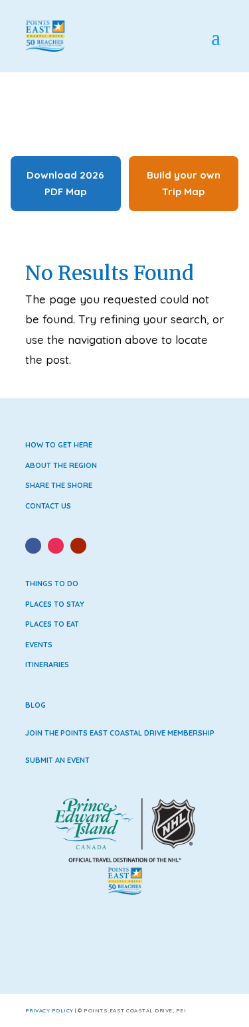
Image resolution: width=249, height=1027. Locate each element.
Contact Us (48, 506)
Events (38, 644)
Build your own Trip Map (183, 183)
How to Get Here (58, 444)
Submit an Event (57, 760)
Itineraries (47, 664)
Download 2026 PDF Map (65, 183)
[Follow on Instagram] (56, 546)
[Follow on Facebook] (33, 546)
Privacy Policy (49, 1010)
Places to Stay (54, 604)
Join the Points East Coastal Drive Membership (119, 733)
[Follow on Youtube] (78, 546)
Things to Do (51, 583)
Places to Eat (52, 624)
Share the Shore (58, 485)
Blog (35, 705)
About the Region (61, 465)
